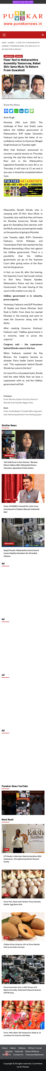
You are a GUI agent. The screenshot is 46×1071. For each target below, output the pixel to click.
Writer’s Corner (35, 1048)
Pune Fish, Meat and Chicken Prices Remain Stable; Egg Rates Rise (22, 903)
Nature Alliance (32, 1051)
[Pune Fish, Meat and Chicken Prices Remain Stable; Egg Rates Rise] (23, 884)
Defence (22, 1048)
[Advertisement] (23, 591)
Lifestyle (9, 1051)
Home (4, 1048)
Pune (14, 499)
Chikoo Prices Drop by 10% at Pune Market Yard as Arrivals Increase (22, 946)
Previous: (21, 399)
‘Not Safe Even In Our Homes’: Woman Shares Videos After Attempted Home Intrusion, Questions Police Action (20, 465)
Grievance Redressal (35, 1054)
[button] (4, 34)
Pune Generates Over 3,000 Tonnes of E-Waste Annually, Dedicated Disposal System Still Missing (22, 990)
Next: (23, 411)
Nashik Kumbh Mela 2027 (23, 2)
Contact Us (18, 1054)
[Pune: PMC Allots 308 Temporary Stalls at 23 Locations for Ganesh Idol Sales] (23, 1015)
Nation (13, 1048)
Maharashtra (9, 56)
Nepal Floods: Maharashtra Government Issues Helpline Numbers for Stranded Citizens (21, 553)
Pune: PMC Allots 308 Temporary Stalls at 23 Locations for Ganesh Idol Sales (22, 1034)
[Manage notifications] (7, 1054)
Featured (19, 1051)
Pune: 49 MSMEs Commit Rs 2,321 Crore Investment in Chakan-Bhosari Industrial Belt (21, 509)
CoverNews (37, 1063)
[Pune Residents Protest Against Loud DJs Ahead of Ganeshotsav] (23, 803)
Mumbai (19, 56)
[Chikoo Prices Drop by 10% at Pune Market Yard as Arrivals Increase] (23, 926)
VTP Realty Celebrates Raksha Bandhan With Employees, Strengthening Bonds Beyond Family (23, 859)
